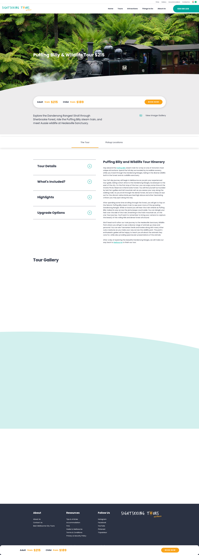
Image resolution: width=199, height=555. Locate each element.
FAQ (68, 526)
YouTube (101, 526)
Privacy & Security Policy (76, 536)
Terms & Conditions (74, 532)
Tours (120, 8)
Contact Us (186, 2)
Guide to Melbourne (74, 529)
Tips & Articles (72, 519)
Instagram (102, 519)
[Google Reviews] (193, 2)
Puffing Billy (121, 168)
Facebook (102, 522)
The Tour (85, 142)
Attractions (132, 8)
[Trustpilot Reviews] (196, 2)
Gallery (163, 2)
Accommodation (174, 2)
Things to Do (147, 8)
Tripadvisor (102, 532)
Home (110, 8)
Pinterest (101, 529)
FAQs (157, 2)
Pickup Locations (114, 142)
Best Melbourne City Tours (44, 526)
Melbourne (118, 242)
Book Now (153, 102)
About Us (162, 8)
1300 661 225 (183, 8)
